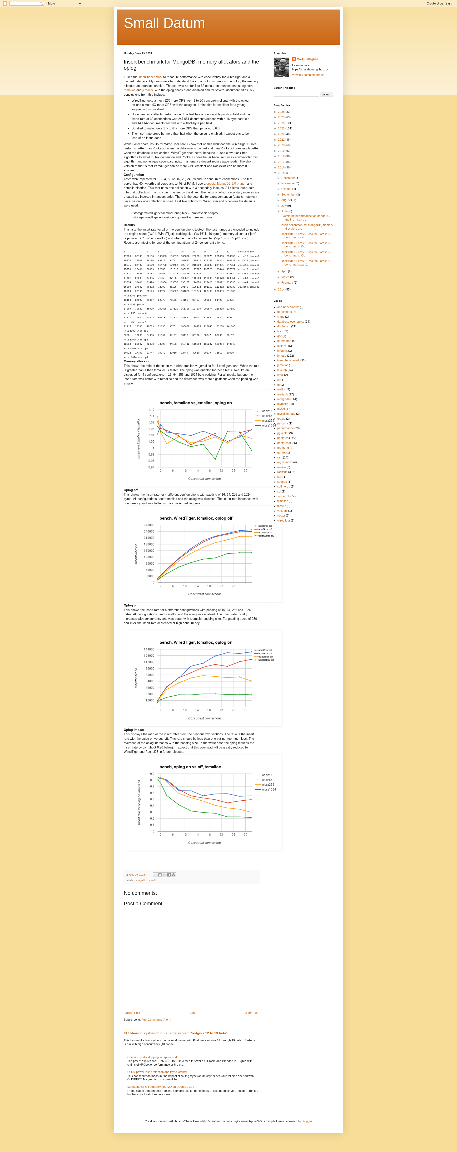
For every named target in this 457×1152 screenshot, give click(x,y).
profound (283, 447)
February (287, 282)
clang (280, 316)
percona (282, 423)
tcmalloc (129, 90)
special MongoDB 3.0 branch (226, 183)
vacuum (282, 510)
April (284, 271)
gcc (279, 336)
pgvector (282, 433)
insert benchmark (150, 77)
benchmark (284, 312)
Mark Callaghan (307, 59)
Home (192, 1012)
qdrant (281, 452)
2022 (281, 134)
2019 (281, 151)
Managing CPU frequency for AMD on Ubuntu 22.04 (160, 1086)
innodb (281, 355)
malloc (281, 389)
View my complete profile (308, 75)
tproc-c (281, 506)
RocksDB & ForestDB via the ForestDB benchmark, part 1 (306, 262)
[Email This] (155, 874)
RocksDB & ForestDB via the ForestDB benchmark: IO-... (306, 244)
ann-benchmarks (288, 307)
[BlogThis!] (160, 874)
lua (279, 380)
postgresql (284, 443)
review (281, 467)
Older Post (251, 1012)
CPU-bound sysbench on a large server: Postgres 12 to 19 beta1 (176, 1033)
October (286, 189)
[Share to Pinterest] (173, 874)
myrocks (282, 404)
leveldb (282, 370)
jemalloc (148, 90)
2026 (281, 111)
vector (281, 515)
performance (285, 428)
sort (279, 476)
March (285, 277)
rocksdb (151, 880)
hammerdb (284, 341)
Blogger (307, 1121)
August (286, 200)
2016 (281, 167)
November (288, 183)
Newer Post (132, 1012)
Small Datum (164, 23)
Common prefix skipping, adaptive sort (152, 1057)
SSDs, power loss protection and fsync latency (157, 1072)
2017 (281, 162)
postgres (282, 438)
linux (280, 375)
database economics (290, 321)
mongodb (140, 880)
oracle (281, 418)
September (288, 194)
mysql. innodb (286, 413)
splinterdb (283, 486)
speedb (282, 481)
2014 (281, 289)
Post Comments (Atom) (156, 1019)
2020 (281, 145)
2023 (281, 128)
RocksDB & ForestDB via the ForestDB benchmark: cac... (306, 235)
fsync (280, 331)
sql (279, 491)
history (281, 346)
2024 (281, 123)
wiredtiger (283, 520)
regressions (285, 462)
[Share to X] (164, 874)
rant (279, 457)
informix (282, 350)
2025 (281, 117)
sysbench (283, 496)
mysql (281, 409)
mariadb (282, 394)
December (288, 178)
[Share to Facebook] (169, 874)
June (284, 211)
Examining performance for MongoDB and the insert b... (305, 217)
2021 (281, 139)
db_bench (283, 326)
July (284, 205)
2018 (281, 156)
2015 (281, 173)
